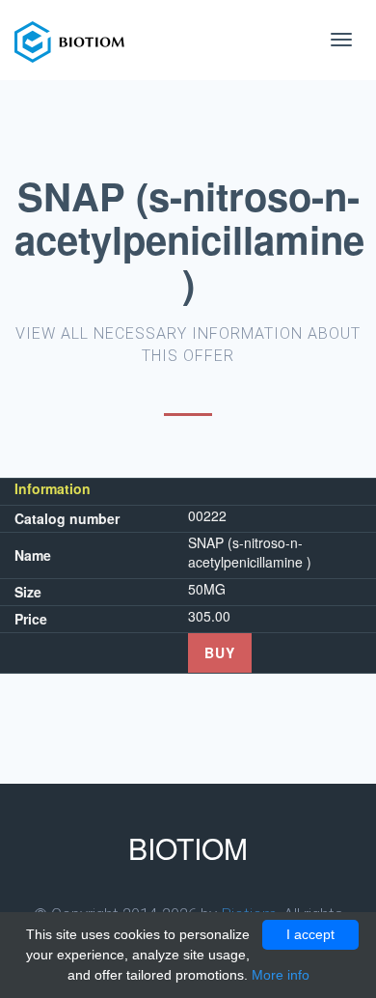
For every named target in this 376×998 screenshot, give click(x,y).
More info (280, 975)
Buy (219, 652)
